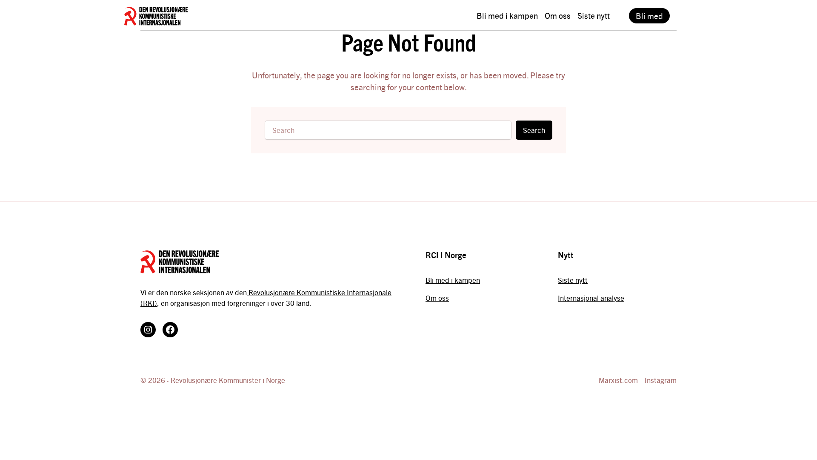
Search (534, 130)
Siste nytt (573, 280)
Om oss (437, 297)
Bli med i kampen (453, 280)
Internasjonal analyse (591, 297)
